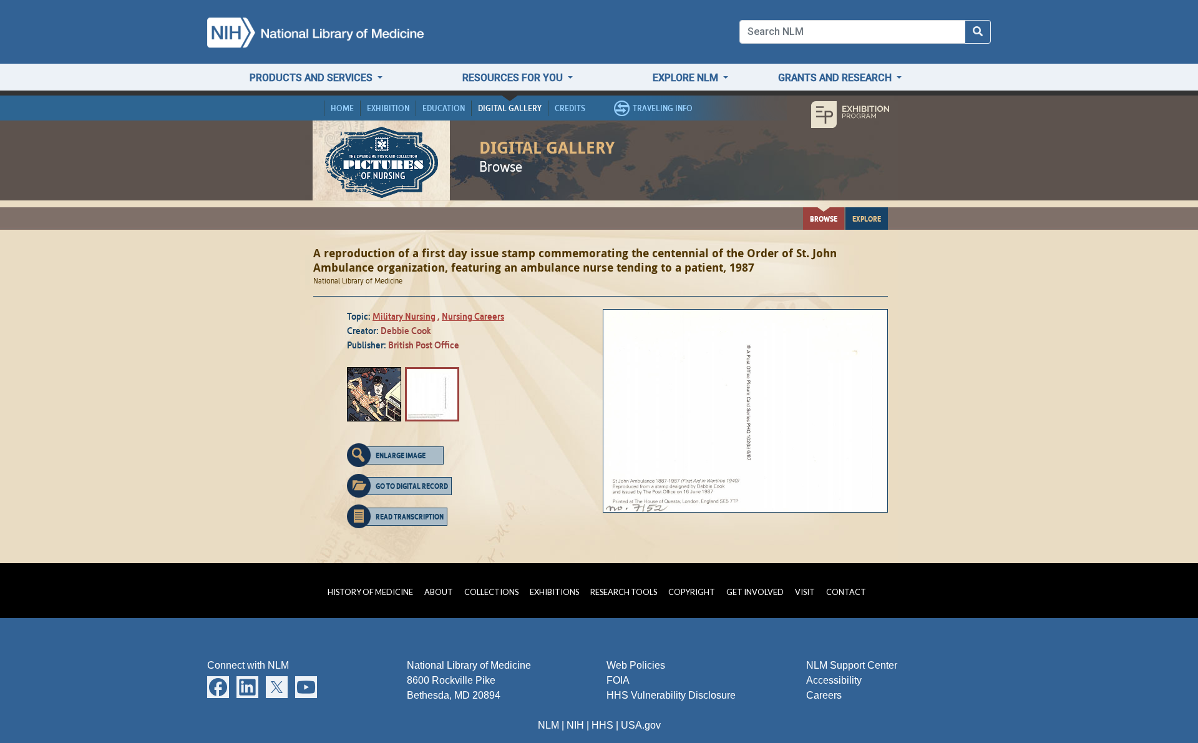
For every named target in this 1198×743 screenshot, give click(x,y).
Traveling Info (663, 108)
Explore (866, 219)
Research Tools (623, 592)
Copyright (691, 592)
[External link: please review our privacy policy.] (218, 686)
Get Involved (755, 592)
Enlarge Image (401, 455)
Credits (570, 108)
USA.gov (641, 725)
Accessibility (834, 680)
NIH (575, 725)
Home (342, 108)
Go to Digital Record (412, 486)
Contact (846, 592)
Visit (805, 592)
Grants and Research (836, 78)
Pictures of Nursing (381, 161)
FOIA (618, 680)
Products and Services (312, 78)
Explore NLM (687, 78)
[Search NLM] (978, 32)
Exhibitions (554, 592)
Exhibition (388, 108)
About (438, 592)
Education (443, 108)
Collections (491, 592)
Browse (823, 219)
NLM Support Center (851, 665)
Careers (824, 695)
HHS (602, 725)
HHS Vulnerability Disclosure (671, 695)
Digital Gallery (510, 108)
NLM (548, 725)
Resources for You (513, 78)
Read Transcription (410, 516)
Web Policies (635, 665)
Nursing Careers (473, 316)
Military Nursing (404, 316)
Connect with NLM (248, 665)
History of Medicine (370, 592)
